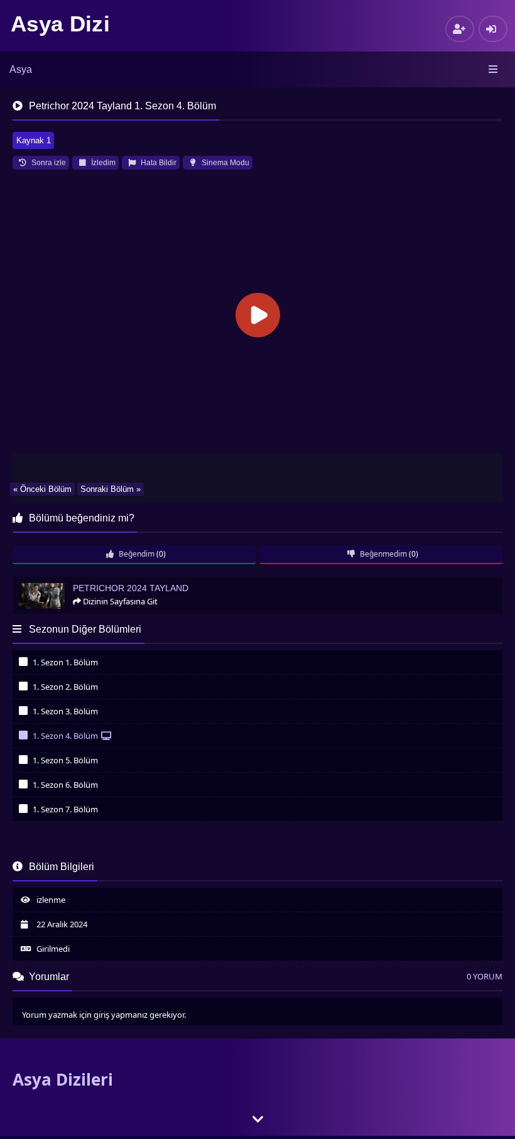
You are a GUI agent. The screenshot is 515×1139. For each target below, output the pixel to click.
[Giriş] (493, 29)
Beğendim (135, 553)
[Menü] (494, 70)
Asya (20, 69)
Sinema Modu (224, 162)
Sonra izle (48, 162)
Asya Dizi (60, 23)
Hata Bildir (157, 162)
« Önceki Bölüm (42, 489)
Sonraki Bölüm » (110, 489)
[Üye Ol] (459, 29)
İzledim (102, 162)
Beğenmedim (382, 553)
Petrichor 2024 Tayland (59, 582)
